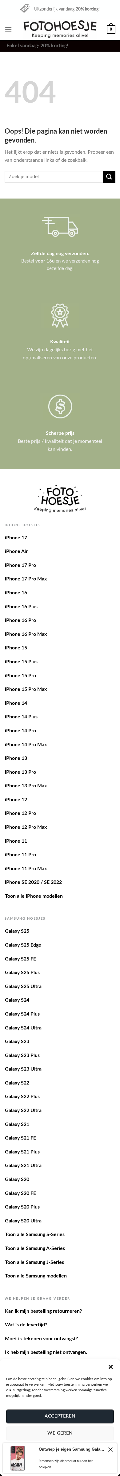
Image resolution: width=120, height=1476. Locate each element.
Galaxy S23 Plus (22, 1055)
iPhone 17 (16, 537)
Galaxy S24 (17, 1000)
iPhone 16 (16, 592)
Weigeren (60, 1433)
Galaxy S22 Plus (22, 1096)
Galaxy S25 (17, 931)
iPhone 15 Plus (21, 661)
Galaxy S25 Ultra (23, 986)
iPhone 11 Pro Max (26, 868)
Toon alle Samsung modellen (36, 1275)
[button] (111, 1367)
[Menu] (8, 29)
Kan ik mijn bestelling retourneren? (43, 1311)
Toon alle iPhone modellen (34, 896)
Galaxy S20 (17, 1179)
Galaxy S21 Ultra (23, 1165)
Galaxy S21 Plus (22, 1151)
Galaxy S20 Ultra (23, 1220)
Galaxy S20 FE (20, 1193)
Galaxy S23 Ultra (23, 1069)
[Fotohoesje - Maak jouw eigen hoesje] (60, 29)
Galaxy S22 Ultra (23, 1110)
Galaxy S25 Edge (23, 945)
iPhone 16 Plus (21, 606)
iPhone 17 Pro (20, 565)
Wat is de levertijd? (26, 1324)
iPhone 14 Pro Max (26, 744)
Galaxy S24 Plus (22, 1014)
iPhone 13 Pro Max (26, 785)
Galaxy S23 (17, 1041)
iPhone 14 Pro (20, 730)
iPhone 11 (16, 841)
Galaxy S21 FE (20, 1138)
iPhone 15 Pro (20, 675)
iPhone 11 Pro (20, 854)
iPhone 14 (16, 703)
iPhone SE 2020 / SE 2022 (33, 882)
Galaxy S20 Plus (22, 1206)
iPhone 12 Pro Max (26, 827)
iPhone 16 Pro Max (26, 634)
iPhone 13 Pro (20, 772)
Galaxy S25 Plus (22, 972)
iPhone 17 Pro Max (26, 578)
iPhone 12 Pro (20, 813)
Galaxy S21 (17, 1124)
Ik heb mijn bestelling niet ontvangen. (46, 1352)
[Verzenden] (109, 177)
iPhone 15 (16, 647)
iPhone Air (16, 551)
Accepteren (60, 1416)
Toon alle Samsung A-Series (35, 1248)
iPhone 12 (16, 799)
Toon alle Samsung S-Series (35, 1234)
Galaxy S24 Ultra (23, 1027)
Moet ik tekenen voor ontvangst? (41, 1338)
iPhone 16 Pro (20, 620)
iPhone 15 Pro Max (26, 689)
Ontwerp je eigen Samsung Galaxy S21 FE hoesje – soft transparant (72, 1449)
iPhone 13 (16, 758)
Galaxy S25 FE (20, 958)
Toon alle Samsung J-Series (34, 1262)
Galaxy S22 (17, 1082)
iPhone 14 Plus (21, 716)
